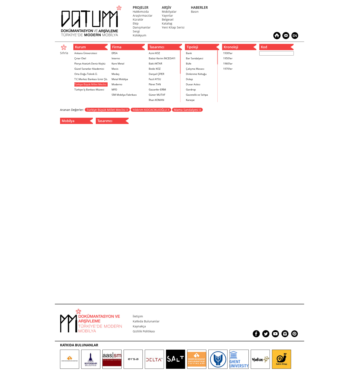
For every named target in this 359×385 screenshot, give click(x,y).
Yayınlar (167, 15)
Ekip (136, 23)
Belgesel (167, 19)
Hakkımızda (141, 12)
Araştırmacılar (142, 15)
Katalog (167, 23)
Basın (195, 12)
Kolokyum (139, 35)
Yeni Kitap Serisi (173, 27)
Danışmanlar (142, 27)
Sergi (136, 31)
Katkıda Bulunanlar (146, 321)
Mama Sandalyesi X (187, 110)
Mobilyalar (169, 12)
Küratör (138, 19)
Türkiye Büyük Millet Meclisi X (107, 110)
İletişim (138, 316)
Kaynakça (139, 326)
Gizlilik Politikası (144, 331)
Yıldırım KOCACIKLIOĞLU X (151, 110)
